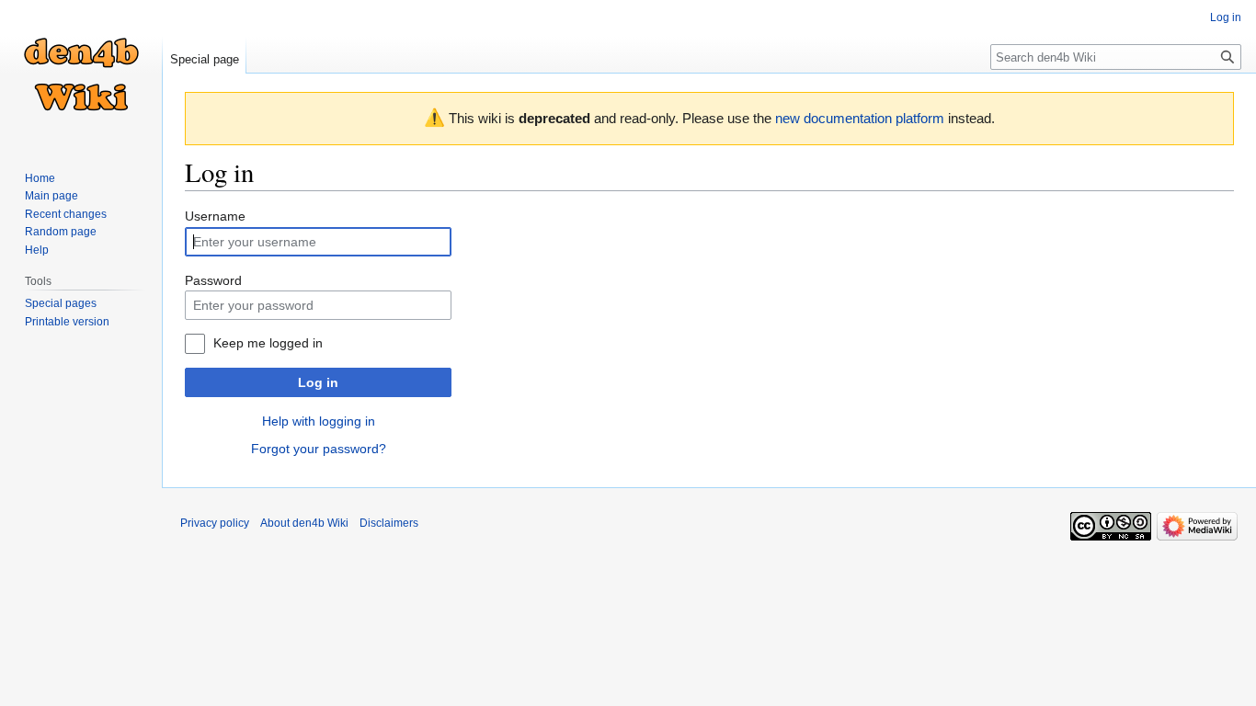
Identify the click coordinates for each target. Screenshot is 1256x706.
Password (213, 280)
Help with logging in (318, 421)
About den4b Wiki (304, 523)
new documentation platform (859, 118)
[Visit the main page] (80, 73)
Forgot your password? (318, 448)
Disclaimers (389, 523)
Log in (318, 382)
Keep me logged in (268, 343)
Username (215, 216)
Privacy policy (214, 523)
